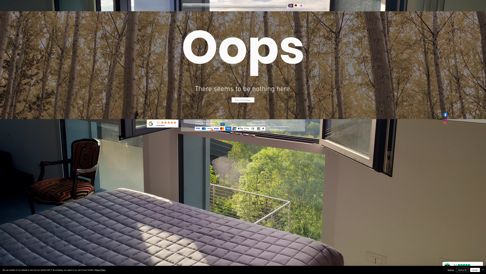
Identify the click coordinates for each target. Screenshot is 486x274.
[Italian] (300, 5)
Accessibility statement (256, 124)
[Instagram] (445, 121)
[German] (295, 5)
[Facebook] (445, 114)
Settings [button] (451, 270)
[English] (290, 5)
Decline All (462, 270)
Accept (475, 270)
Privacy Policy (260, 121)
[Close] (482, 270)
